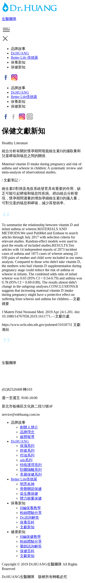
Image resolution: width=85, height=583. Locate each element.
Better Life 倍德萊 (24, 57)
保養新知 (18, 62)
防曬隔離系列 (31, 470)
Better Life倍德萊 (24, 97)
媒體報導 (27, 437)
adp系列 (26, 460)
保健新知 (18, 67)
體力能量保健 (31, 498)
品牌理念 (27, 432)
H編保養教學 (30, 508)
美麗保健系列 (31, 474)
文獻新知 (27, 527)
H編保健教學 (30, 537)
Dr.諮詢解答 (29, 517)
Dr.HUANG (20, 53)
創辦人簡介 (29, 427)
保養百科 (27, 522)
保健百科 (27, 551)
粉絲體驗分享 (31, 513)
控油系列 (27, 455)
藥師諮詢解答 (31, 546)
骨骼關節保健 (31, 489)
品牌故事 (18, 49)
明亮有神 (27, 484)
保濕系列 (27, 446)
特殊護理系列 (31, 465)
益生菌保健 (29, 493)
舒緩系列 (27, 450)
